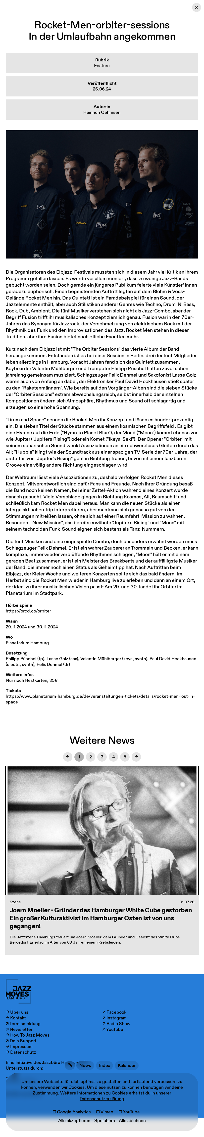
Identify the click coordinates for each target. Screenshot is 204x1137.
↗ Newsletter (19, 1029)
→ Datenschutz (21, 1052)
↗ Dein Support (21, 1041)
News (85, 1065)
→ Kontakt (16, 1018)
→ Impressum (19, 1047)
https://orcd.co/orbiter (28, 611)
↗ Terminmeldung (23, 1024)
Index (104, 1065)
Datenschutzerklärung (102, 1099)
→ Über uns (17, 1012)
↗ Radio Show (116, 1024)
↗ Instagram (114, 1018)
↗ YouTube (112, 1029)
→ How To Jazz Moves (28, 1035)
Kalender (127, 1065)
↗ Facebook (114, 1012)
